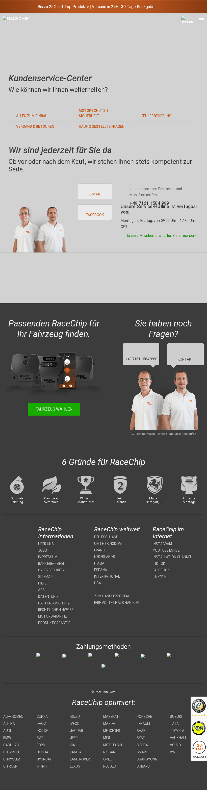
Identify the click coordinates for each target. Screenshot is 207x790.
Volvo (175, 745)
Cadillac (11, 745)
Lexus (75, 766)
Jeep (74, 738)
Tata (174, 724)
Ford (41, 745)
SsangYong (147, 759)
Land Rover (80, 759)
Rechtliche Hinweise (55, 610)
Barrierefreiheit (52, 564)
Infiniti (42, 766)
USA (97, 583)
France (100, 550)
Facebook (161, 570)
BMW (7, 738)
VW (172, 752)
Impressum (47, 557)
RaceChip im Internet (168, 533)
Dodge (42, 731)
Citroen (10, 766)
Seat (141, 738)
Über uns (46, 544)
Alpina (9, 724)
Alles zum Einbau (31, 116)
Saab (141, 731)
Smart (142, 752)
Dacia (41, 724)
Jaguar (76, 731)
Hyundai (44, 759)
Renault (144, 724)
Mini (106, 738)
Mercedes (111, 731)
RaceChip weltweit (117, 529)
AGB (41, 590)
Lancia (76, 752)
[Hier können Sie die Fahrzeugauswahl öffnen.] (187, 62)
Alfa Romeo (13, 717)
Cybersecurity (51, 570)
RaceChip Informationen (55, 533)
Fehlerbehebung (156, 116)
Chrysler (11, 759)
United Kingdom (108, 544)
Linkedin (160, 577)
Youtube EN (163, 550)
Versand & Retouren (35, 126)
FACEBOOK (95, 215)
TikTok (159, 564)
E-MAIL (95, 194)
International (107, 576)
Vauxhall (178, 738)
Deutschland (106, 537)
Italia (99, 563)
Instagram (162, 544)
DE (177, 550)
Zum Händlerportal (112, 596)
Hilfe (42, 583)
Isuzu (75, 717)
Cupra (42, 717)
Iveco (75, 724)
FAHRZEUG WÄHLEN (53, 409)
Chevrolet (12, 752)
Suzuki (176, 717)
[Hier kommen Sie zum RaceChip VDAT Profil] (198, 728)
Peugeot (111, 766)
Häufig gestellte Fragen (101, 126)
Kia (72, 745)
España (100, 570)
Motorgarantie (52, 616)
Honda (42, 752)
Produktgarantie (54, 623)
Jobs (42, 550)
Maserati (111, 717)
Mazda (109, 724)
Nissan (109, 752)
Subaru (143, 766)
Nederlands (104, 557)
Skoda (142, 745)
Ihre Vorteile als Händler (116, 603)
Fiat (40, 738)
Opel (107, 759)
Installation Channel (172, 557)
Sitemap (45, 577)
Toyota (177, 731)
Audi (7, 731)
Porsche (144, 717)
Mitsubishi (112, 745)
